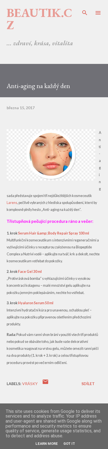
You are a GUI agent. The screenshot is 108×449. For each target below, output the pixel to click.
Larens (12, 203)
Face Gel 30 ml (30, 272)
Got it (69, 443)
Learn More (46, 443)
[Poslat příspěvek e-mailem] (45, 383)
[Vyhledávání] (84, 10)
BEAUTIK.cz (39, 19)
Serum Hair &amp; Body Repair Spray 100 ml (53, 233)
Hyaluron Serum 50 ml (35, 303)
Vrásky (30, 383)
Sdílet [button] (88, 383)
